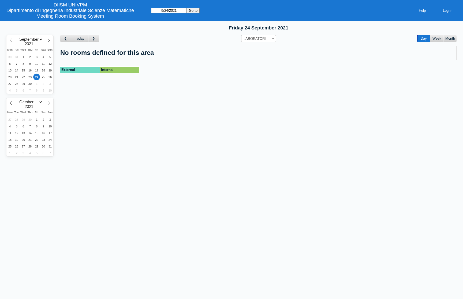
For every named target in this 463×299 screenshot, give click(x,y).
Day (424, 38)
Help (422, 11)
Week (436, 38)
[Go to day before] (65, 39)
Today (79, 38)
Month (450, 38)
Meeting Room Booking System (70, 16)
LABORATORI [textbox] (255, 39)
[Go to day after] (93, 39)
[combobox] (258, 38)
